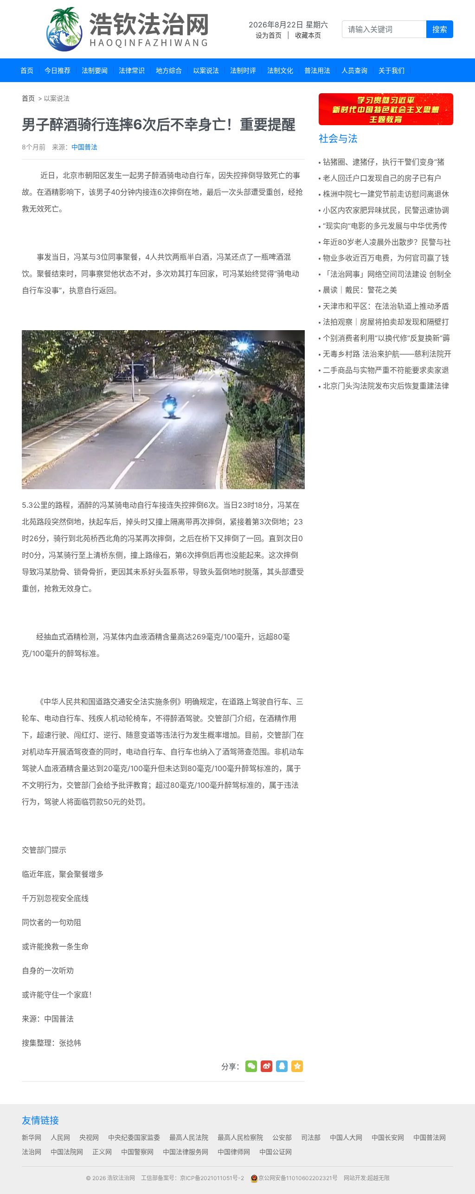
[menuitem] (27, 70)
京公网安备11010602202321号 (298, 1178)
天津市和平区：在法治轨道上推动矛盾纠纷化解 (384, 306)
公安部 (282, 1137)
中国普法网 (429, 1137)
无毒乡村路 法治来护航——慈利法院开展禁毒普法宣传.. (385, 354)
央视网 (89, 1137)
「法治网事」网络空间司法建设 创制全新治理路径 (385, 274)
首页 (28, 98)
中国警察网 (137, 1152)
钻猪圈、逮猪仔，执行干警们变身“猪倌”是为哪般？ (381, 162)
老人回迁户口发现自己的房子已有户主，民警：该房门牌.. (380, 178)
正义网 (102, 1152)
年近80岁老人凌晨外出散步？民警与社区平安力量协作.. (385, 242)
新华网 (31, 1137)
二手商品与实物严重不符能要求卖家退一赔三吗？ (384, 370)
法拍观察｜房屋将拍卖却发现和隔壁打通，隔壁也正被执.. (384, 322)
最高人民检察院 (240, 1137)
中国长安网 (388, 1137)
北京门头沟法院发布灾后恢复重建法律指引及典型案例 (384, 386)
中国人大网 (346, 1137)
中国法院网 (67, 1152)
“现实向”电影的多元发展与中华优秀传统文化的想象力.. (383, 226)
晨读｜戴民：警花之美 (360, 289)
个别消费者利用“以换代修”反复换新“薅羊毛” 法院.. (384, 338)
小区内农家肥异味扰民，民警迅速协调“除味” (384, 210)
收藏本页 (308, 35)
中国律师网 (234, 1152)
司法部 (311, 1137)
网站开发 (355, 1178)
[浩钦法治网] (128, 29)
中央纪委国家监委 (134, 1137)
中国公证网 (275, 1152)
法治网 (31, 1152)
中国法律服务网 (185, 1152)
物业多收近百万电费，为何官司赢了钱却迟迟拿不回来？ (384, 258)
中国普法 (84, 147)
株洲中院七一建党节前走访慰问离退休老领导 (384, 194)
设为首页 (269, 35)
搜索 (439, 29)
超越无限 (378, 1178)
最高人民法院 (188, 1137)
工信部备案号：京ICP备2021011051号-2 (192, 1178)
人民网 (60, 1137)
